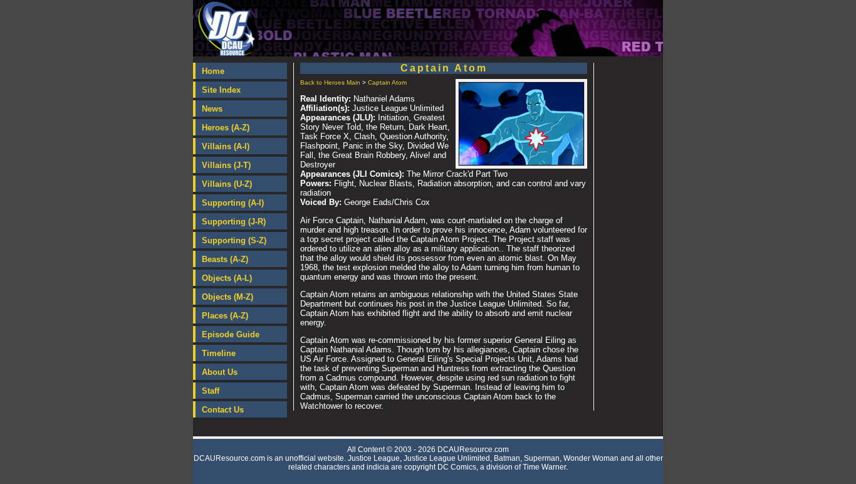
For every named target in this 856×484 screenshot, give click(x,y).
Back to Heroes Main (330, 82)
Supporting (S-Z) (234, 240)
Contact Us (223, 409)
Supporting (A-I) (233, 203)
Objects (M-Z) (227, 297)
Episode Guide (230, 334)
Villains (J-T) (226, 165)
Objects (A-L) (227, 278)
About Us (219, 372)
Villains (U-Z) (227, 184)
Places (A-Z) (225, 315)
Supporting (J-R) (234, 221)
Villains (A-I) (225, 146)
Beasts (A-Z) (225, 259)
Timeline (219, 353)
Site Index (221, 90)
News (212, 108)
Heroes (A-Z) (225, 127)
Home (213, 71)
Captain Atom (387, 82)
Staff (210, 391)
